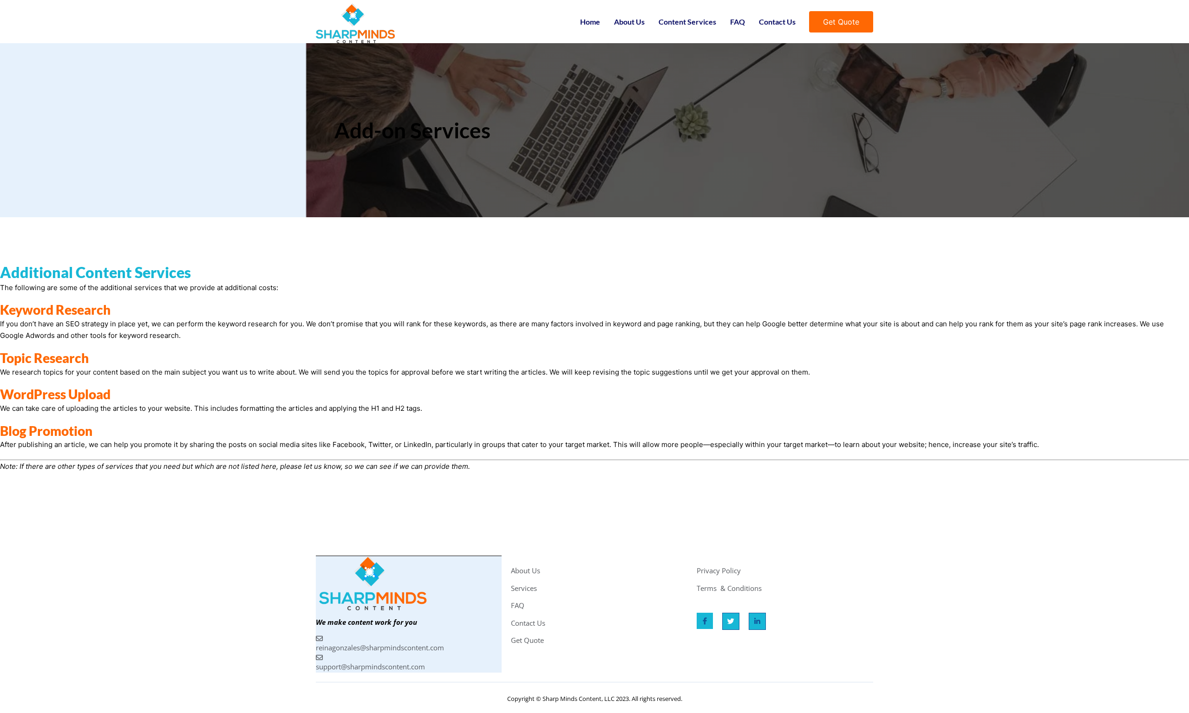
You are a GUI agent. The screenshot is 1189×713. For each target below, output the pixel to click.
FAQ (737, 21)
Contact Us (777, 21)
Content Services (687, 21)
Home (590, 21)
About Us (629, 21)
